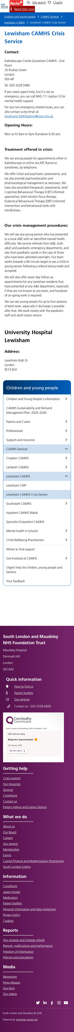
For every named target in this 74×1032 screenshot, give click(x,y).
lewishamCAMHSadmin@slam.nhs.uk (29, 116)
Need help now (24, 9)
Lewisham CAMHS (14, 22)
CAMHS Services (50, 16)
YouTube (66, 1003)
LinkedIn (45, 1003)
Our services (22, 699)
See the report (16, 751)
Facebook (52, 1003)
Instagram (59, 1003)
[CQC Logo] (18, 723)
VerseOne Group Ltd (26, 1019)
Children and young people (19, 16)
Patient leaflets (23, 693)
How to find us (23, 686)
